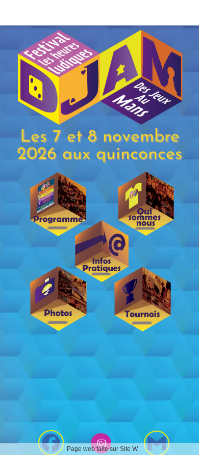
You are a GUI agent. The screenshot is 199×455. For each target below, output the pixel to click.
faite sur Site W (117, 448)
